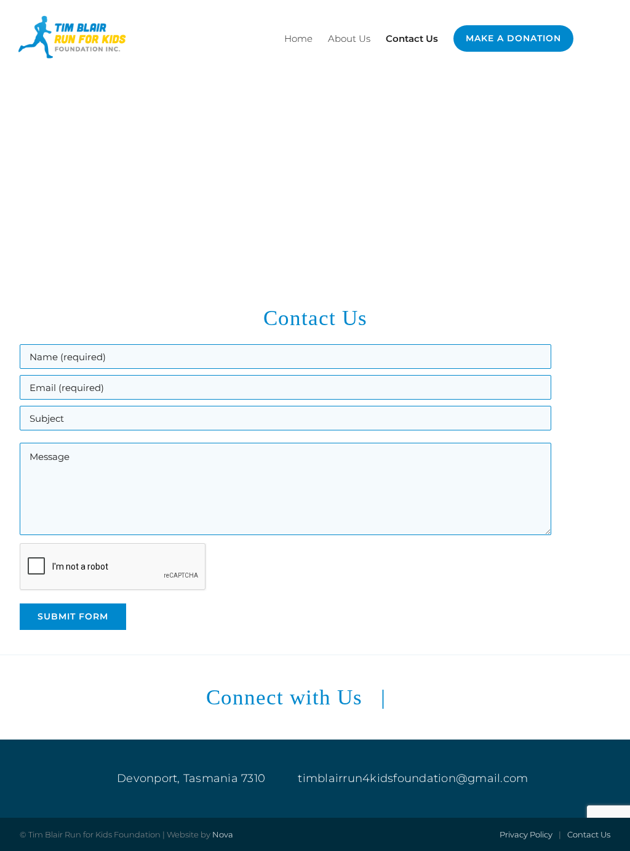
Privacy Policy (526, 834)
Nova (222, 834)
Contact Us (588, 834)
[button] (592, 38)
